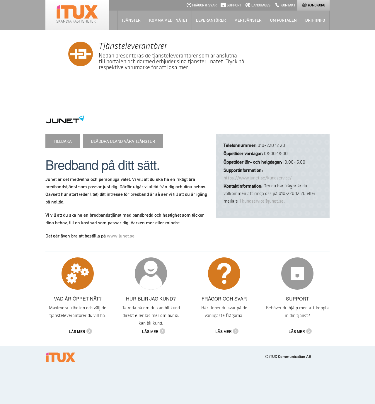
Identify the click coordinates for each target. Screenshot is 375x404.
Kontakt (288, 5)
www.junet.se (120, 236)
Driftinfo (315, 20)
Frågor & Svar (204, 5)
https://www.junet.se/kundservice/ (258, 178)
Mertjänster (248, 20)
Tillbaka (63, 141)
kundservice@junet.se (263, 201)
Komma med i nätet (168, 20)
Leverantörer (211, 20)
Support (234, 5)
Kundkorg (316, 5)
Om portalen (283, 20)
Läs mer (77, 332)
